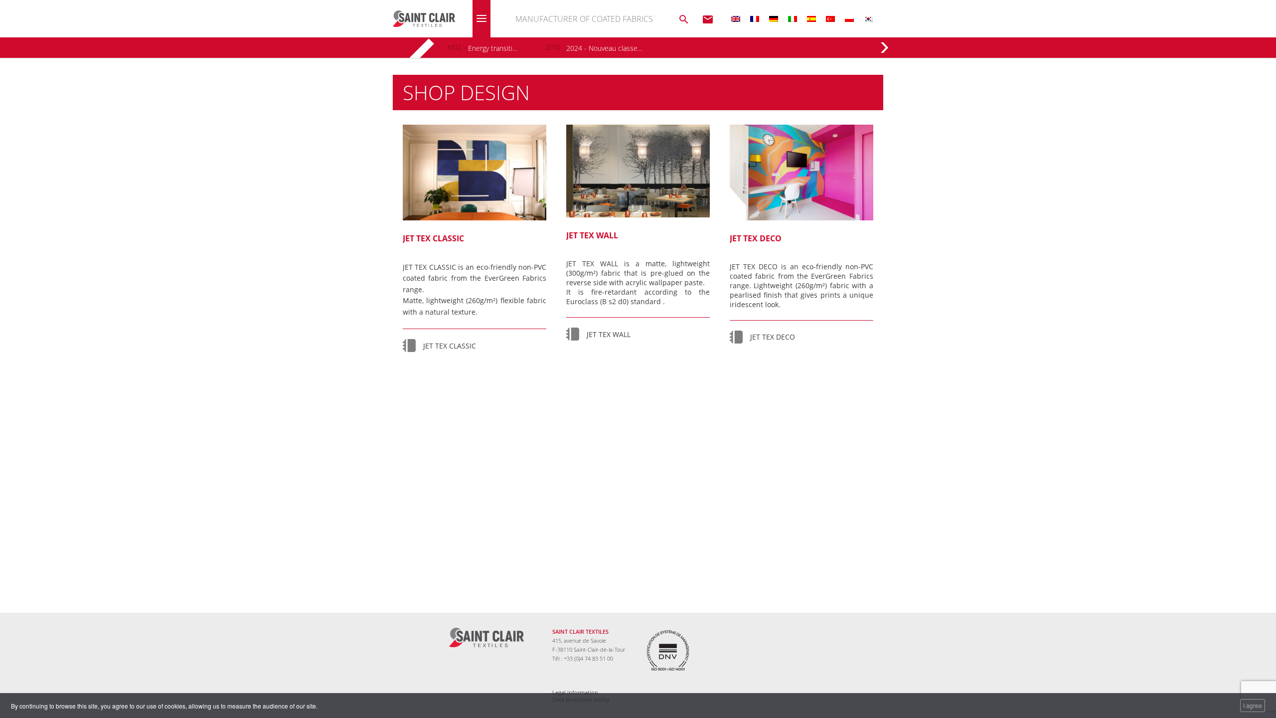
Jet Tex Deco (756, 238)
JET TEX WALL (609, 334)
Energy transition (493, 48)
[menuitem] (735, 18)
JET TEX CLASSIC (449, 346)
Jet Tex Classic (433, 238)
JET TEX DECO (772, 337)
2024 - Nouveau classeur (604, 48)
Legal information (575, 692)
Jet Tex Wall (592, 235)
